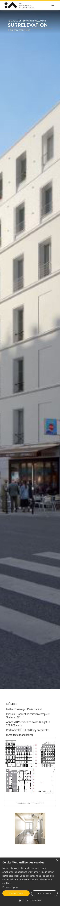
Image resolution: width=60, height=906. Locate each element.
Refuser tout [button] (44, 893)
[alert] (30, 882)
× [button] (57, 860)
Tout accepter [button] (16, 893)
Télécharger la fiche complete (30, 803)
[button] (53, 5)
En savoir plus (10, 887)
